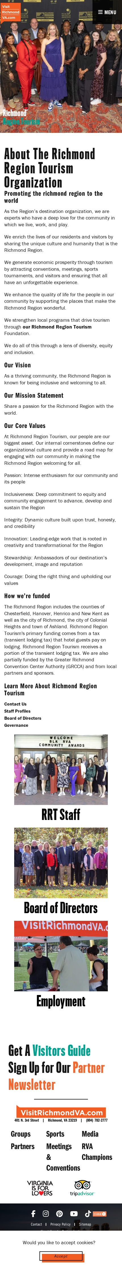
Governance (16, 725)
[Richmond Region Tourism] (10, 13)
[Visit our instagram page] (46, 1214)
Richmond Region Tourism (61, 326)
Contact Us (15, 704)
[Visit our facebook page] (33, 1214)
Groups (21, 1133)
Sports (55, 1133)
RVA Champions (97, 1151)
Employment (61, 1001)
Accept (61, 1256)
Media (90, 1133)
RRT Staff (61, 814)
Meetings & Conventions (62, 1157)
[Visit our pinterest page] (59, 1214)
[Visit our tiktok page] (88, 1214)
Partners (23, 1146)
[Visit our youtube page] (74, 1214)
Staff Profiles (17, 711)
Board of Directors (22, 718)
